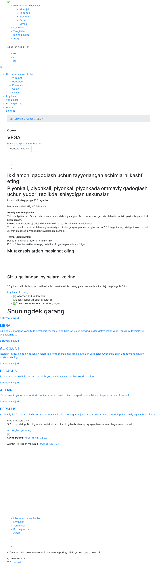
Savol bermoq (34, 143)
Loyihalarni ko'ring (18, 292)
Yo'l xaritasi (14, 562)
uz (14, 53)
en (14, 57)
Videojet (24, 9)
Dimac (23, 23)
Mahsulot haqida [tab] (19, 148)
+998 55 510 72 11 (49, 443)
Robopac (24, 12)
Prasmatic (25, 16)
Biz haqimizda (21, 34)
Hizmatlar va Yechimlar (26, 5)
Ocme (22, 20)
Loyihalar (18, 27)
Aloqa (16, 38)
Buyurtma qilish (16, 143)
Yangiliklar (19, 31)
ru (14, 60)
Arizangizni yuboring (19, 430)
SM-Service (16, 118)
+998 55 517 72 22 (35, 437)
